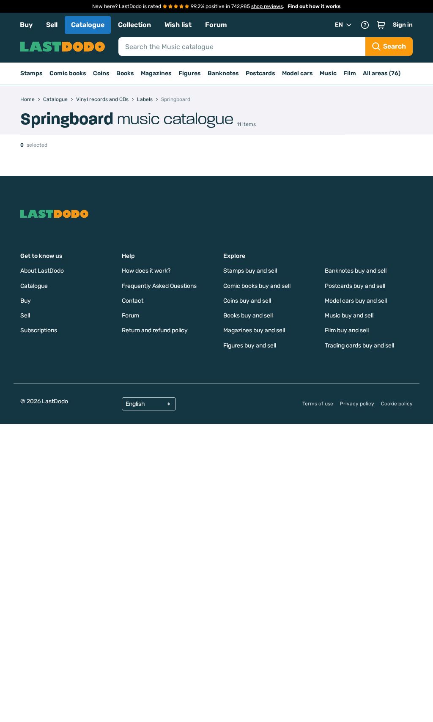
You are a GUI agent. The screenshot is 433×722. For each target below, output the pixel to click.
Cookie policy (397, 404)
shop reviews (267, 6)
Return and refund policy (155, 330)
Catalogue (87, 25)
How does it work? (146, 270)
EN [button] (339, 24)
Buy (26, 25)
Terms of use (317, 404)
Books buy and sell (248, 315)
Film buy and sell (347, 330)
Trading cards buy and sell (359, 345)
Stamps (31, 73)
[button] (381, 25)
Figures (189, 73)
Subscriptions (38, 330)
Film (349, 73)
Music (328, 73)
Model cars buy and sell (356, 300)
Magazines (156, 73)
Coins (101, 73)
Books (125, 73)
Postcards (260, 73)
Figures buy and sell (249, 345)
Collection (134, 25)
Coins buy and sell (247, 300)
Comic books (67, 73)
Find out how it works (314, 6)
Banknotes (223, 73)
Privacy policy (357, 404)
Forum (216, 25)
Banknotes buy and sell (355, 270)
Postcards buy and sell (355, 286)
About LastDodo (42, 270)
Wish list (178, 25)
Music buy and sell (349, 315)
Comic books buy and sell (256, 286)
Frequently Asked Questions (159, 286)
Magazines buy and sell (254, 330)
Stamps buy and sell (250, 270)
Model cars (297, 73)
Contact (132, 300)
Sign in (403, 24)
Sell (52, 25)
